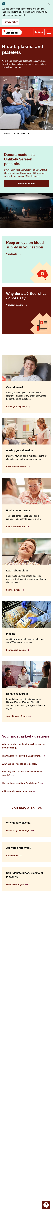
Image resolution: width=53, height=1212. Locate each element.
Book (40, 32)
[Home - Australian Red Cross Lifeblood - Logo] (12, 32)
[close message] (49, 3)
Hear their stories (26, 183)
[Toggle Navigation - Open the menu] (49, 32)
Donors (6, 133)
